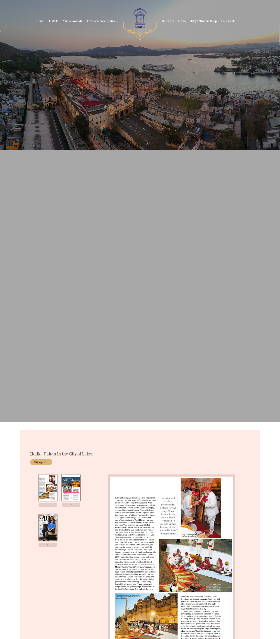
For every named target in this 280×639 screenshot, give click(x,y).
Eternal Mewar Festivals (102, 21)
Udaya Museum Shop (203, 21)
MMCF (53, 21)
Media (182, 21)
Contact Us (228, 21)
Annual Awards (72, 21)
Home (40, 21)
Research (168, 21)
